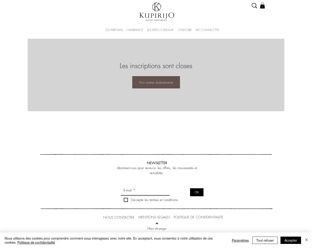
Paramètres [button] (240, 240)
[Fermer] (306, 240)
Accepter (290, 240)
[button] (262, 5)
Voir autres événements (156, 82)
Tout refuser (265, 240)
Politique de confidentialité (36, 242)
